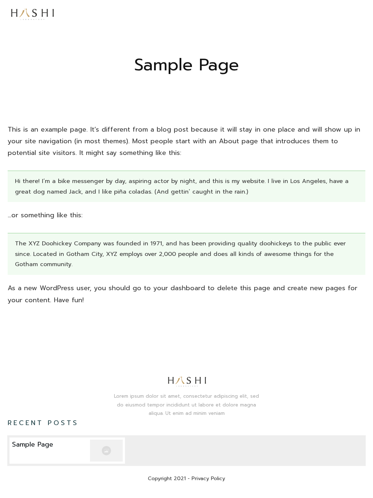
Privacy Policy (208, 478)
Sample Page (186, 64)
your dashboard (179, 288)
